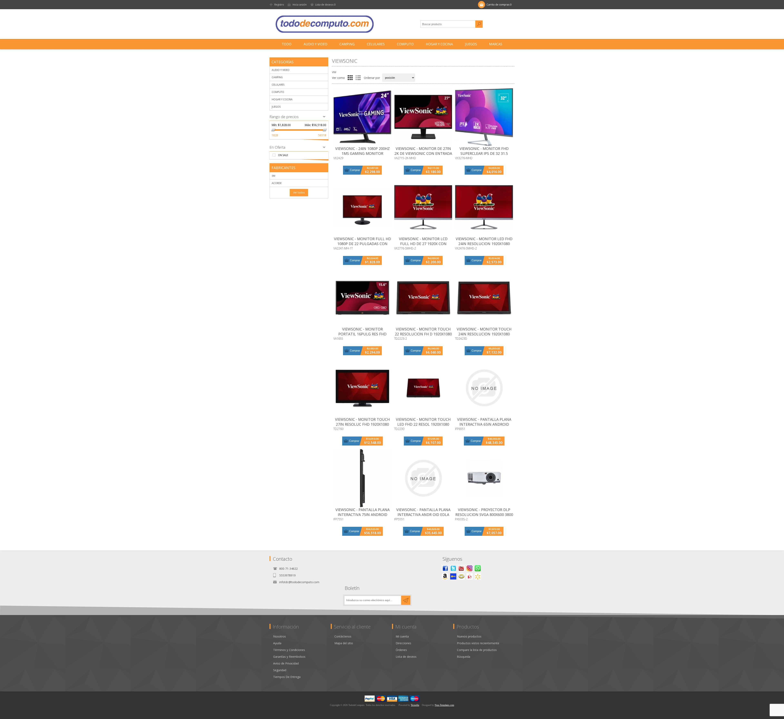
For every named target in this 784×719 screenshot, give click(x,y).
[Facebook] (445, 568)
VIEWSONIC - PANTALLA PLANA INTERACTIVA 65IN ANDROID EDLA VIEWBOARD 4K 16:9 (484, 424)
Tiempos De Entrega (287, 677)
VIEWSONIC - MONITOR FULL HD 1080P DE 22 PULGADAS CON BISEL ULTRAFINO (362, 243)
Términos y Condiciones (289, 650)
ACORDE (277, 183)
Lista (358, 77)
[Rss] (478, 568)
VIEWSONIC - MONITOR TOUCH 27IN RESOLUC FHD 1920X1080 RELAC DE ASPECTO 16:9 (362, 424)
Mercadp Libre (461, 576)
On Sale (283, 155)
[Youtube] (461, 568)
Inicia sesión (300, 4)
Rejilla (350, 77)
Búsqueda (479, 24)
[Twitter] (453, 568)
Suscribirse (405, 600)
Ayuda (277, 643)
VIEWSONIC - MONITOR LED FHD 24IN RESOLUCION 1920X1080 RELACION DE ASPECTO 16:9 (484, 243)
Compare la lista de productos (477, 650)
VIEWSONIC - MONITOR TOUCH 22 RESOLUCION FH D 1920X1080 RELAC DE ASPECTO (423, 334)
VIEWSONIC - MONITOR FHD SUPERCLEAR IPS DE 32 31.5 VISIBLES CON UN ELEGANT (484, 153)
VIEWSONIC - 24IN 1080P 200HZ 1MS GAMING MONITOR (362, 151)
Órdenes (401, 650)
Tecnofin (415, 705)
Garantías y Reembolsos (289, 657)
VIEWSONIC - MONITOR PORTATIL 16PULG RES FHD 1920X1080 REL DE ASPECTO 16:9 (362, 334)
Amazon (445, 576)
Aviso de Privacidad (286, 663)
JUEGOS (276, 106)
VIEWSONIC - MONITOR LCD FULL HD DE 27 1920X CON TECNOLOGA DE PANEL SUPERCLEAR (423, 246)
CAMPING (277, 77)
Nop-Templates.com (444, 705)
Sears (470, 576)
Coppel (453, 576)
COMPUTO (278, 92)
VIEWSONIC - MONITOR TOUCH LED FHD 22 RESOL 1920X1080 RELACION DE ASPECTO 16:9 (423, 424)
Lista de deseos (406, 657)
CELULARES (278, 84)
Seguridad (279, 670)
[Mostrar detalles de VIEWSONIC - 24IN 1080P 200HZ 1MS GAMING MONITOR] (362, 117)
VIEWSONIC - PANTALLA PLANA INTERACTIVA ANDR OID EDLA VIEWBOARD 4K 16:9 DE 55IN (423, 514)
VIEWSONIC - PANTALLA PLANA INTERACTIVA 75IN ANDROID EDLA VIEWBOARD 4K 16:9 (362, 514)
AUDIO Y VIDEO (281, 70)
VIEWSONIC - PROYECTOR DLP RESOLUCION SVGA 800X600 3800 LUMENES (484, 514)
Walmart (478, 576)
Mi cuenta (402, 636)
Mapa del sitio (343, 643)
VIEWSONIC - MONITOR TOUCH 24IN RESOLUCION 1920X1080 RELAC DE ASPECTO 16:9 (484, 334)
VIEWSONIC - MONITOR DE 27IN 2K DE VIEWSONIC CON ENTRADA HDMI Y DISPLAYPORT (423, 153)
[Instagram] (470, 568)
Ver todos (299, 192)
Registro (279, 4)
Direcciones (403, 643)
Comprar (355, 170)
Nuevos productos (469, 636)
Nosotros (279, 636)
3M (273, 176)
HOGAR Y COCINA (282, 99)
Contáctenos (342, 636)
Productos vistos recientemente (478, 643)
